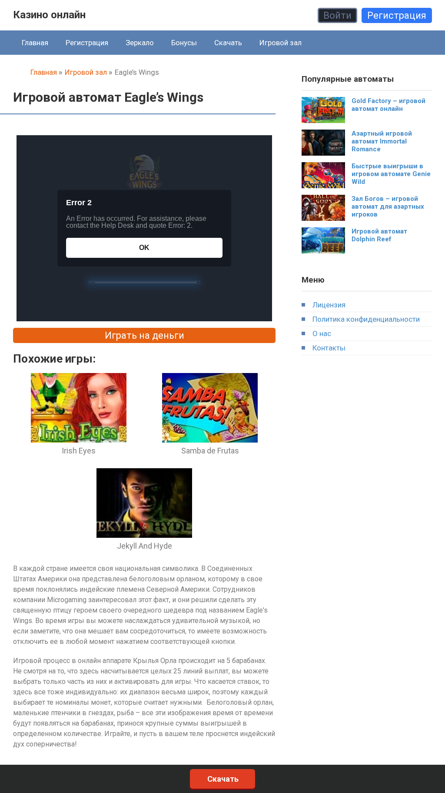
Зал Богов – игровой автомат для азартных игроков (388, 206)
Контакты (328, 347)
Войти (337, 15)
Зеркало (140, 42)
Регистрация (396, 15)
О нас (321, 333)
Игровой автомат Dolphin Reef (379, 235)
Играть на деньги (144, 335)
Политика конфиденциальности (366, 319)
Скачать (228, 42)
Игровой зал (280, 42)
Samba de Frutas (210, 450)
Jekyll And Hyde (144, 545)
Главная (35, 42)
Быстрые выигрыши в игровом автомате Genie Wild (391, 174)
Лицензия (328, 304)
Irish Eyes (79, 450)
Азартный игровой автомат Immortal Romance (382, 141)
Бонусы (184, 42)
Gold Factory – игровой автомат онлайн (388, 105)
